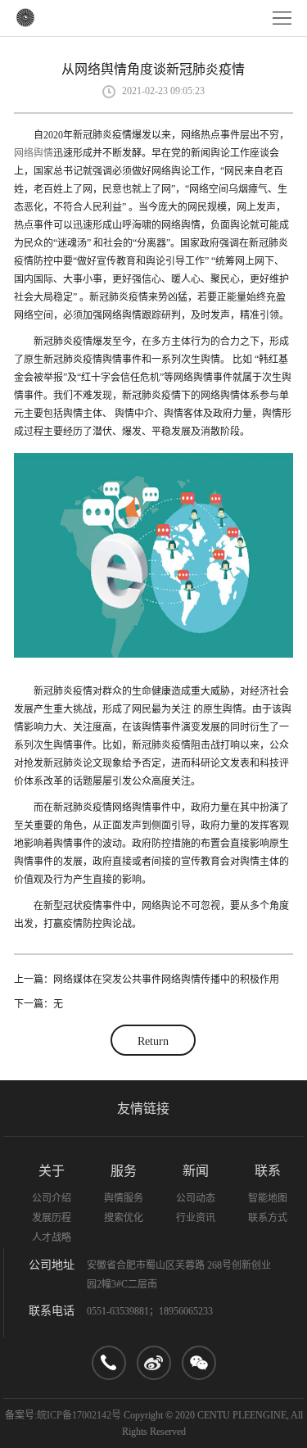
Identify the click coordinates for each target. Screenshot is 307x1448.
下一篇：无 (38, 1004)
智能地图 (267, 1198)
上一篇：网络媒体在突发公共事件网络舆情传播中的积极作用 (146, 979)
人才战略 (51, 1237)
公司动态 (195, 1198)
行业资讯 (195, 1218)
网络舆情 (33, 153)
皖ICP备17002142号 (79, 1415)
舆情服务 (123, 1198)
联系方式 (267, 1218)
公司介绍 (51, 1198)
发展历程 (51, 1218)
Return (153, 1041)
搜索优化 (123, 1218)
